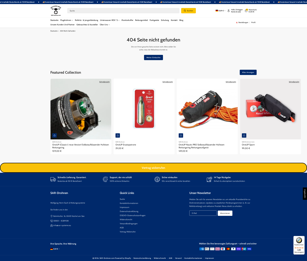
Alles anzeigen (248, 72)
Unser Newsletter (200, 193)
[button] (251, 11)
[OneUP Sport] (270, 109)
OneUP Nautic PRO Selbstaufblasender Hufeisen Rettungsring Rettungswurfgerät (201, 146)
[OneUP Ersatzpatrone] (144, 109)
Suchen (190, 10)
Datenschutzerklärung (129, 211)
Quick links (127, 193)
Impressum (124, 207)
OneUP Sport (248, 144)
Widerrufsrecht (126, 219)
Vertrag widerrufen (153, 167)
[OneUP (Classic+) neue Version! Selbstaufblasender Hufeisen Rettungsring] (80, 109)
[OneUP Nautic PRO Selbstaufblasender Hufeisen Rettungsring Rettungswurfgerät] (207, 109)
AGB (122, 228)
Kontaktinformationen (129, 203)
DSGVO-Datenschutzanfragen (133, 215)
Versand (178, 258)
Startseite (54, 31)
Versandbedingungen (129, 223)
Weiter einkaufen (153, 57)
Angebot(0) (305, 193)
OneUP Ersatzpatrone (125, 144)
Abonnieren (225, 213)
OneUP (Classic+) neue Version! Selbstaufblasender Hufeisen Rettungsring (80, 146)
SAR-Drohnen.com (107, 258)
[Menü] (303, 237)
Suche (122, 199)
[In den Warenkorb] (54, 135)
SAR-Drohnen (59, 193)
